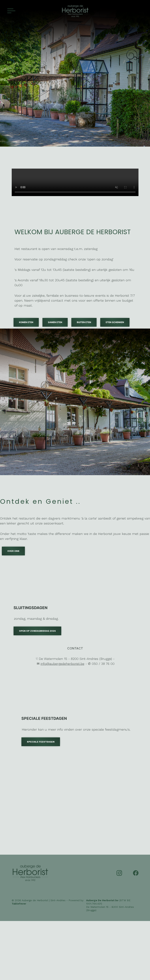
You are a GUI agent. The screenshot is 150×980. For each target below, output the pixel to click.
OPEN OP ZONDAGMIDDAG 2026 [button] (37, 631)
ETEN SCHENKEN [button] (115, 322)
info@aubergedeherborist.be (62, 664)
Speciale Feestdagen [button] (41, 741)
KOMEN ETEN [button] (26, 322)
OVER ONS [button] (13, 551)
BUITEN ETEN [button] (84, 322)
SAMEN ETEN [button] (55, 322)
